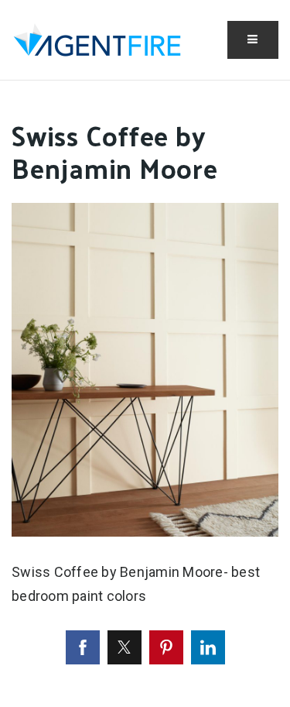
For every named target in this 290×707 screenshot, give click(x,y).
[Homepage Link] (97, 38)
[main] (145, 394)
